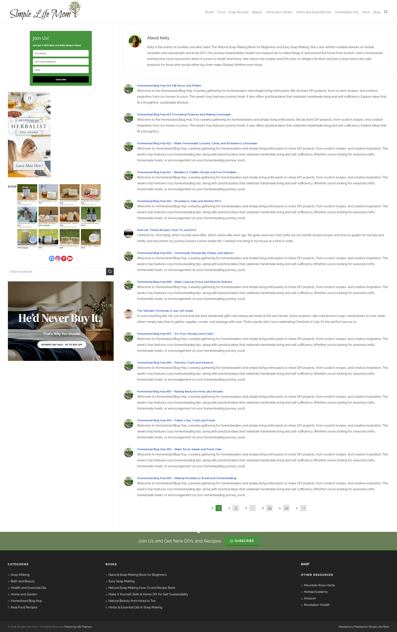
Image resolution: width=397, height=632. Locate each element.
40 (286, 508)
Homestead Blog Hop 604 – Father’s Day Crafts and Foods (176, 420)
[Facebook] (51, 258)
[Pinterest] (64, 258)
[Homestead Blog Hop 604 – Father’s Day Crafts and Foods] (128, 423)
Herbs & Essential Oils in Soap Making (135, 607)
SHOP (305, 564)
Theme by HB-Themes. (78, 626)
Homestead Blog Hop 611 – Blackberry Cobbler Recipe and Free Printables (186, 172)
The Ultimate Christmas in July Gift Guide (165, 310)
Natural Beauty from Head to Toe (132, 601)
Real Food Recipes (24, 607)
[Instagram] (57, 258)
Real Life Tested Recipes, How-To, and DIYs (166, 230)
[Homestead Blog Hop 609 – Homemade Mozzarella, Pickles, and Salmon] (128, 256)
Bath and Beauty (23, 581)
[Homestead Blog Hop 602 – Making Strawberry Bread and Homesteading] (128, 481)
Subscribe (61, 79)
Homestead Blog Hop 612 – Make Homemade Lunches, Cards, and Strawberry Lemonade (197, 143)
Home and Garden (24, 594)
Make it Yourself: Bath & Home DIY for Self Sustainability (148, 594)
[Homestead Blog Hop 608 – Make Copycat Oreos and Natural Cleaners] (128, 285)
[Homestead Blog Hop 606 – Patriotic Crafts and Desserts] (128, 366)
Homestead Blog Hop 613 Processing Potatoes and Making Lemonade (184, 114)
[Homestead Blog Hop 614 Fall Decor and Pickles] (128, 89)
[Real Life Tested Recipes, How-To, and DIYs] (128, 233)
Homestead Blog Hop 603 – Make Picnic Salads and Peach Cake (179, 449)
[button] (110, 271)
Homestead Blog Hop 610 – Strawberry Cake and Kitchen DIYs (179, 201)
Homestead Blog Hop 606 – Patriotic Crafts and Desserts (175, 362)
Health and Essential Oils (28, 588)
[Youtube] (70, 258)
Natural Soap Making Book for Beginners (138, 575)
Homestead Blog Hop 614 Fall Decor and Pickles (169, 85)
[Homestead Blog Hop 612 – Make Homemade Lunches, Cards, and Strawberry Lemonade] (128, 146)
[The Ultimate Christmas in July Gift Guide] (128, 314)
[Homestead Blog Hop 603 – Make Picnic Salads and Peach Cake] (128, 452)
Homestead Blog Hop (26, 601)
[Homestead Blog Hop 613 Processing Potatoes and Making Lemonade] (128, 117)
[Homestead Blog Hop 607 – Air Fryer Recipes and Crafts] (128, 337)
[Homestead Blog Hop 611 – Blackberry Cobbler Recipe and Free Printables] (128, 175)
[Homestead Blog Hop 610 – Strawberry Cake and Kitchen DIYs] (128, 204)
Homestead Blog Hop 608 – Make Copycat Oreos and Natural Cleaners (184, 281)
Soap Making (20, 575)
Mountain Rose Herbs (319, 585)
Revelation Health (317, 605)
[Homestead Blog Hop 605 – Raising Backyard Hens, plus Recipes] (128, 394)
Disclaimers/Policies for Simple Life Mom (364, 626)
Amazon (310, 598)
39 (270, 508)
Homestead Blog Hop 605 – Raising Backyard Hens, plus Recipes (180, 391)
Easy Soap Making (122, 581)
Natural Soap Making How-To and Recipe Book (142, 588)
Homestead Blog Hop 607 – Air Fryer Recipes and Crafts (175, 333)
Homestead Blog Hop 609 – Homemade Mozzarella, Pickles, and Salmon (185, 253)
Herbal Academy (316, 592)
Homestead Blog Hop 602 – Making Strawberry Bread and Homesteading (186, 478)
